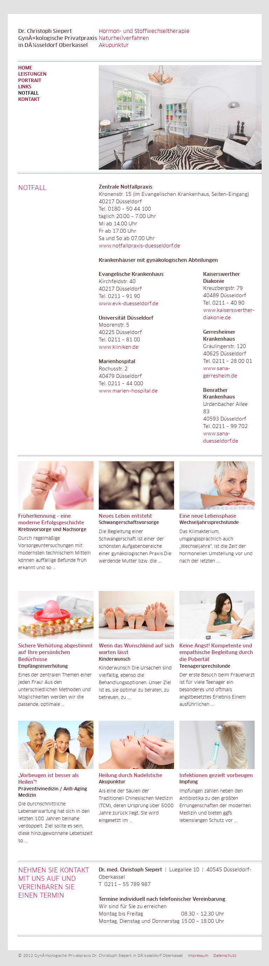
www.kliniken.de (118, 347)
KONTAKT (29, 99)
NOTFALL (28, 93)
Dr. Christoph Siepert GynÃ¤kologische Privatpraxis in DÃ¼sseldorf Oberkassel (57, 38)
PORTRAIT (29, 81)
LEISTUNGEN (32, 74)
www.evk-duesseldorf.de (128, 303)
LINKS (24, 87)
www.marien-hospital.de (128, 391)
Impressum (198, 956)
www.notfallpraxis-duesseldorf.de (139, 246)
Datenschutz (224, 956)
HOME (25, 68)
